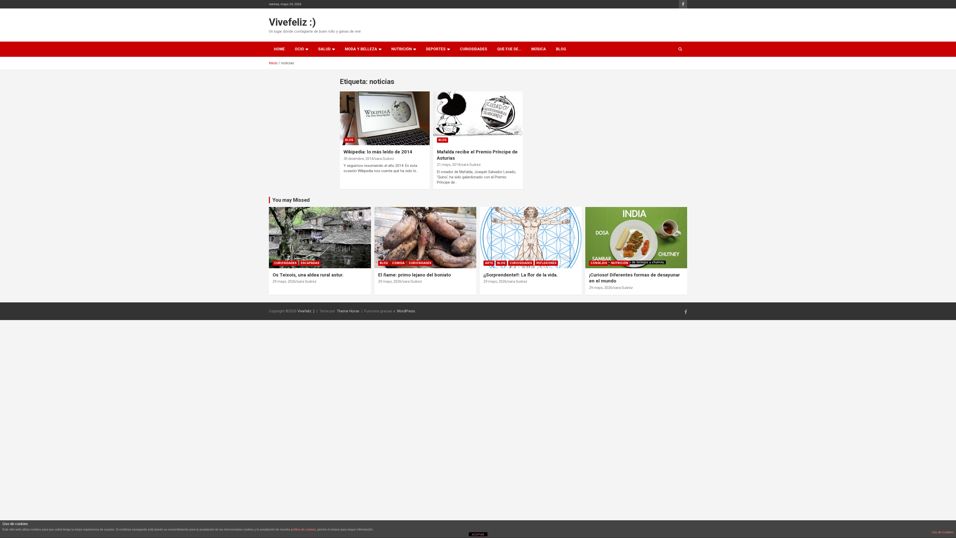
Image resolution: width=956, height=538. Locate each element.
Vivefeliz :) (292, 22)
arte (489, 263)
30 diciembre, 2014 (358, 159)
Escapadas (310, 263)
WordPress (406, 311)
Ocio (299, 49)
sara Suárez (384, 159)
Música (538, 49)
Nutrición (401, 49)
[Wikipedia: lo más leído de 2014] (385, 118)
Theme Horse (348, 311)
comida (398, 263)
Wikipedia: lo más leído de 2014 (378, 152)
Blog (561, 49)
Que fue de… (509, 49)
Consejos (599, 263)
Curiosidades (473, 49)
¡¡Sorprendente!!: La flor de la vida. (520, 275)
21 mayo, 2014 (448, 165)
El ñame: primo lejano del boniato (414, 275)
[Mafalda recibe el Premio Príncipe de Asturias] (478, 118)
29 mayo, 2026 (284, 281)
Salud (324, 49)
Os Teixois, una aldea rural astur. (308, 275)
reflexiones (546, 263)
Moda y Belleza (361, 49)
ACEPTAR (478, 534)
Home (279, 49)
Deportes (436, 49)
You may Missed (291, 200)
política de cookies (303, 529)
